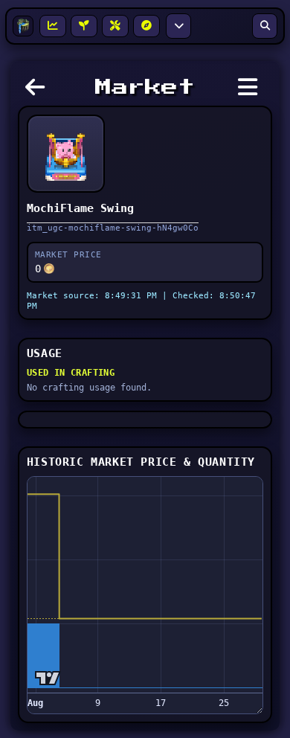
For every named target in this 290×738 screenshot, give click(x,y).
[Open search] (264, 26)
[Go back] (38, 91)
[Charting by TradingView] (48, 678)
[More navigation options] (178, 26)
